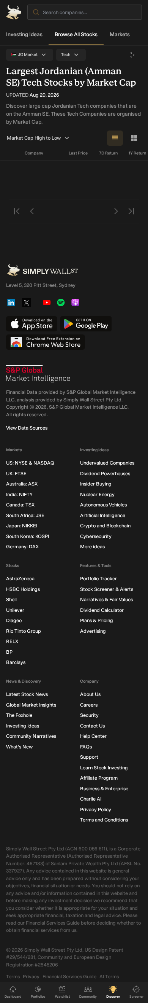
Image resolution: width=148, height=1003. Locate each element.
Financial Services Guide (69, 976)
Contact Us (92, 726)
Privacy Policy (95, 809)
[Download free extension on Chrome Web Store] (45, 342)
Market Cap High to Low (34, 138)
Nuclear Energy (97, 494)
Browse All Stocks (76, 34)
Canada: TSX (20, 505)
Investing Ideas (24, 34)
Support (89, 757)
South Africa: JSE (25, 515)
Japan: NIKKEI (21, 526)
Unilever (15, 610)
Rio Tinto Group (23, 631)
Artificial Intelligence (102, 515)
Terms (13, 976)
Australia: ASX (22, 484)
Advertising (93, 631)
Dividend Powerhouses (105, 473)
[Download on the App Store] (31, 323)
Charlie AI (90, 799)
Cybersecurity (96, 536)
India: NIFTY (19, 494)
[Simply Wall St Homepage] (13, 12)
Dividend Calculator (102, 610)
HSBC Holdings (23, 589)
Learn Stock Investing (104, 768)
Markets (120, 34)
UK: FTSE (16, 473)
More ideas (92, 546)
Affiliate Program (99, 778)
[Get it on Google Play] (86, 323)
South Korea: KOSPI (27, 536)
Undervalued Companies (107, 463)
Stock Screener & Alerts (106, 589)
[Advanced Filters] (132, 55)
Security (89, 715)
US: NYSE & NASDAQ (30, 463)
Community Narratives (31, 736)
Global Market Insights (31, 705)
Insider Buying (96, 484)
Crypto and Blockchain (105, 526)
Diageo (14, 620)
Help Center (93, 736)
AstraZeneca (20, 578)
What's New (19, 747)
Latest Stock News (27, 694)
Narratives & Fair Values (106, 599)
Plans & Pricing (96, 620)
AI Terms (109, 976)
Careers (89, 705)
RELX (12, 641)
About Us (90, 694)
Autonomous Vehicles (103, 505)
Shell (11, 599)
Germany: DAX (22, 546)
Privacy (31, 976)
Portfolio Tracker (98, 578)
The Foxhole (19, 715)
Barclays (15, 662)
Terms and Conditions (104, 820)
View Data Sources (26, 428)
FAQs (86, 747)
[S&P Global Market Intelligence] (38, 373)
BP (9, 652)
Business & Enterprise (104, 788)
